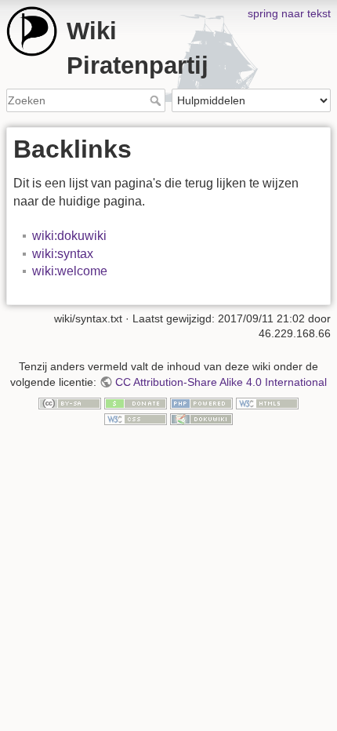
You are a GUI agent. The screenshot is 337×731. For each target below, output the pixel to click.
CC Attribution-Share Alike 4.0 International (221, 382)
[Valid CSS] (135, 418)
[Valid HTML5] (267, 403)
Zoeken (157, 100)
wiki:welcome (69, 271)
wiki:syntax (62, 253)
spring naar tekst (289, 13)
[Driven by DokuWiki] (201, 418)
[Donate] (135, 403)
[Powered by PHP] (201, 403)
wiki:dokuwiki (69, 235)
